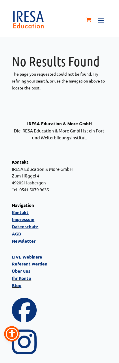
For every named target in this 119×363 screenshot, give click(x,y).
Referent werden (29, 264)
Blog (16, 285)
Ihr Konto (21, 278)
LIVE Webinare (27, 257)
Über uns (21, 271)
